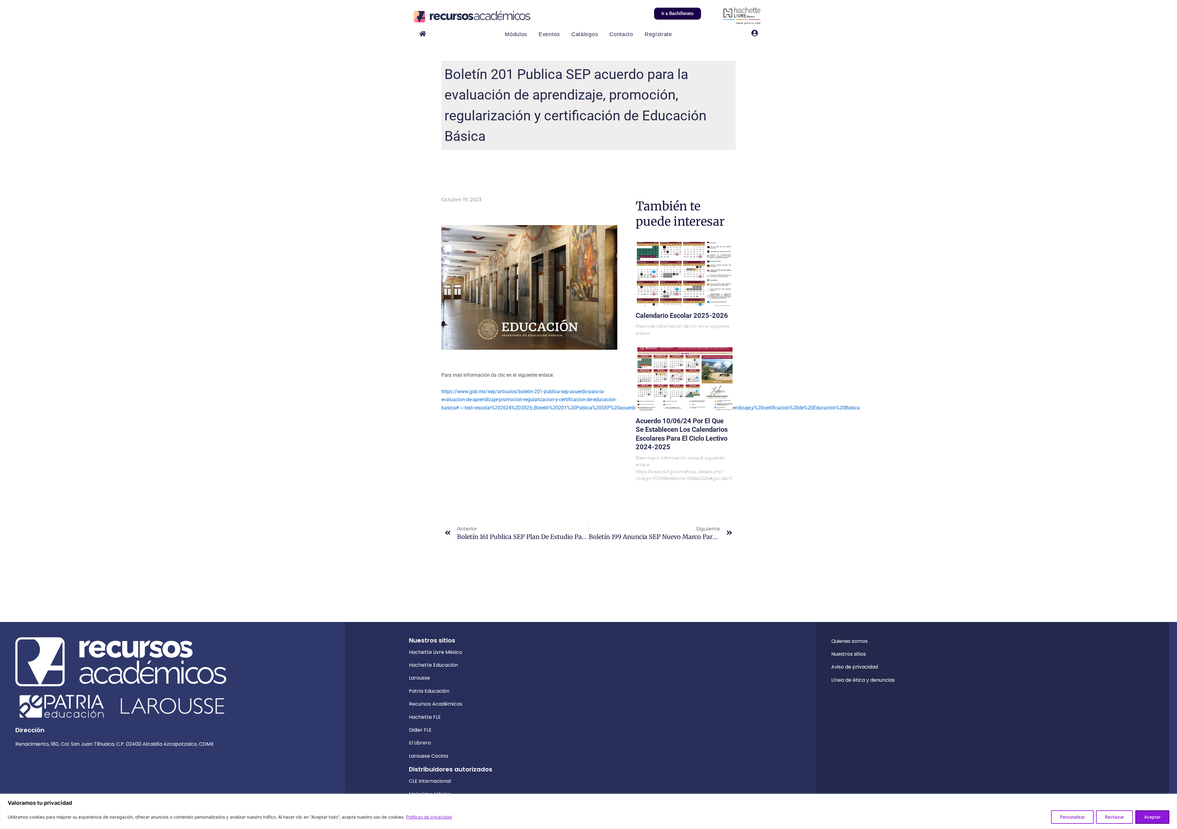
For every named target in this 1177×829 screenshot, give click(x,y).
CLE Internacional (430, 781)
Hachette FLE (425, 717)
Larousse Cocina (428, 755)
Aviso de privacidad (854, 666)
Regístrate (658, 34)
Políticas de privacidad (429, 817)
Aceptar (1152, 817)
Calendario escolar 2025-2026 (682, 315)
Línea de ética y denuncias (863, 680)
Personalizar (1072, 817)
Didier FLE (420, 729)
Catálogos (584, 34)
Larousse (419, 677)
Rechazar (1114, 817)
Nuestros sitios (848, 654)
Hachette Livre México (435, 652)
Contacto (621, 34)
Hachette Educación (433, 665)
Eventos (549, 34)
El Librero (420, 742)
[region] (588, 811)
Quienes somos (849, 641)
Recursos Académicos (435, 703)
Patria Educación (429, 691)
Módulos (516, 34)
